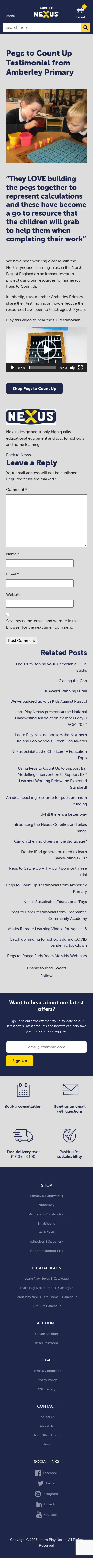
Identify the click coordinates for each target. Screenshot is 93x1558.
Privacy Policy (46, 1380)
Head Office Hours (46, 1435)
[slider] (42, 367)
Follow (46, 975)
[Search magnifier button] (85, 27)
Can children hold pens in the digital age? (50, 841)
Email (12, 574)
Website (13, 594)
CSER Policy (46, 1389)
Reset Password (46, 1343)
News (46, 1444)
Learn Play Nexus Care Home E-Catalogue (46, 1297)
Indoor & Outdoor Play (46, 1251)
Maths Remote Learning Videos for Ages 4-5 (47, 928)
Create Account (46, 1334)
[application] (46, 349)
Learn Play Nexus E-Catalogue (47, 1278)
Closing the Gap (73, 680)
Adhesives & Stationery (46, 1241)
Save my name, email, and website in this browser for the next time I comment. (42, 624)
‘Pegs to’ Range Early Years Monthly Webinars (46, 955)
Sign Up (19, 1060)
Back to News (18, 454)
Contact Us (46, 1417)
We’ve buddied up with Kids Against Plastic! (48, 701)
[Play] (12, 367)
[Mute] (72, 367)
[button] (47, 350)
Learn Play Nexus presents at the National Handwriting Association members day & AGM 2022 (50, 718)
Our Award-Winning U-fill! (63, 690)
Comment (16, 489)
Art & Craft (46, 1232)
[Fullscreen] (80, 367)
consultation (30, 1106)
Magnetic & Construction (46, 1214)
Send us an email (70, 1106)
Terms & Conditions (46, 1371)
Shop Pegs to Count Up (34, 388)
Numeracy (46, 1205)
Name (13, 553)
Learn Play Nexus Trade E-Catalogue (46, 1288)
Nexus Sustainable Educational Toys (55, 901)
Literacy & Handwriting (46, 1196)
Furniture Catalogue (46, 1306)
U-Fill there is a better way (63, 814)
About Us (46, 1426)
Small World (46, 1223)
